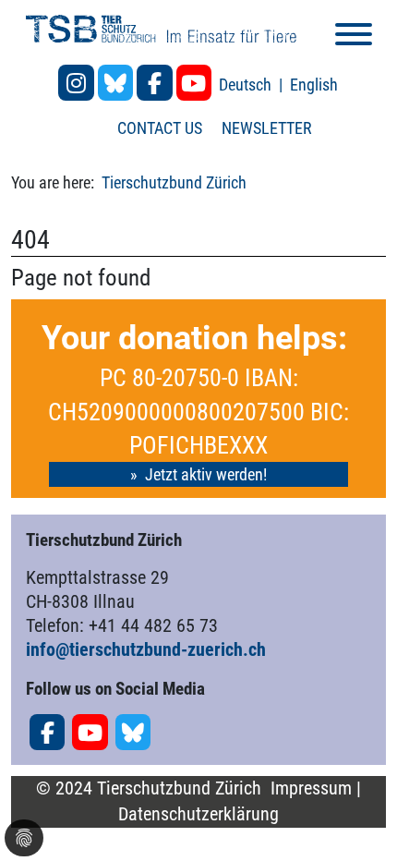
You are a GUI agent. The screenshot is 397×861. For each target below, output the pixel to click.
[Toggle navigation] (353, 37)
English (314, 84)
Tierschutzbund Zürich (174, 182)
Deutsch (247, 84)
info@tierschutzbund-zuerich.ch (146, 649)
